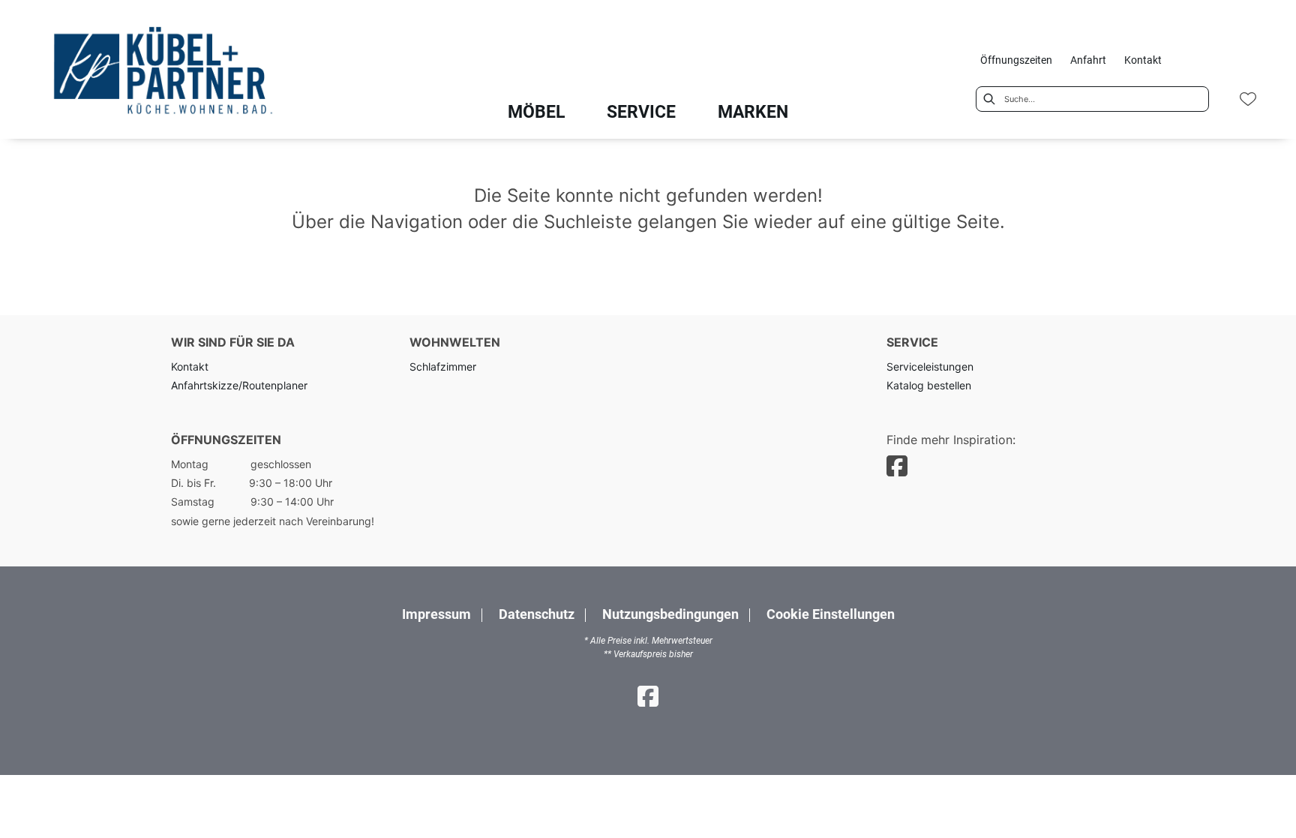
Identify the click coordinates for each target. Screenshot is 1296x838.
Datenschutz (536, 614)
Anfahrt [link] (1088, 60)
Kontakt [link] (1143, 60)
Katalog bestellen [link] (928, 385)
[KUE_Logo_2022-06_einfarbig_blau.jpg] (160, 73)
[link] (536, 112)
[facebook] (897, 466)
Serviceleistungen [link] (930, 366)
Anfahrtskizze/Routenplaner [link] (239, 385)
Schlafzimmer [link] (443, 366)
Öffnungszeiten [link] (1016, 60)
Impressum (436, 614)
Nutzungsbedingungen (670, 614)
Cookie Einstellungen (830, 615)
